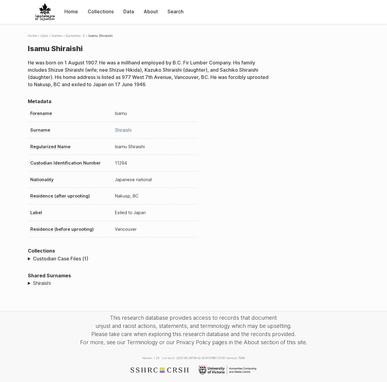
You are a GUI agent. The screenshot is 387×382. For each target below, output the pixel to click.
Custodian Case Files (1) (60, 259)
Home (71, 11)
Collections (101, 11)
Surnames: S (75, 36)
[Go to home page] (45, 12)
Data (128, 11)
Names (56, 36)
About (151, 11)
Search (175, 11)
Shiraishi (123, 129)
